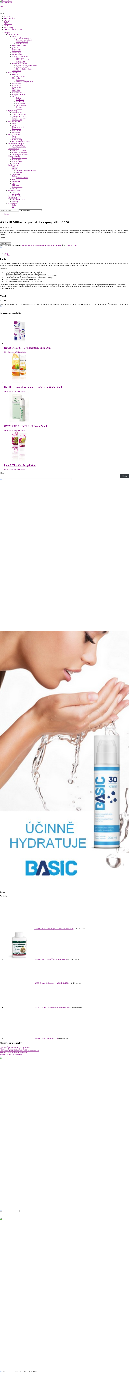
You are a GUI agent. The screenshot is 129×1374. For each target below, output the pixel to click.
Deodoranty (20, 100)
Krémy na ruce (21, 76)
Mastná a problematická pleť (25, 38)
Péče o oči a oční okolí (19, 45)
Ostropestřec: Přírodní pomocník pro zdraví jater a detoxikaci (19, 1051)
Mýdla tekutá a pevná (19, 114)
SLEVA (6, 22)
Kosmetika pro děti (14, 121)
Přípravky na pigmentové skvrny (26, 65)
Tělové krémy (16, 83)
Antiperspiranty (21, 105)
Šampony (15, 136)
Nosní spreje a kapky (18, 199)
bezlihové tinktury (22, 178)
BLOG (6, 25)
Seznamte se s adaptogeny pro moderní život (14, 1052)
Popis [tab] (6, 253)
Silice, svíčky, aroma (14, 190)
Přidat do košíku (5, 243)
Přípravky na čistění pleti (20, 56)
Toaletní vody (20, 101)
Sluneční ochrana (13, 149)
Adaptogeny (16, 174)
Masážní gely (16, 159)
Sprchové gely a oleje (19, 116)
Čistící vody (20, 58)
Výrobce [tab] (7, 255)
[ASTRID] (5, 250)
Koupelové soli (17, 120)
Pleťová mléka (16, 51)
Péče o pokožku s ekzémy (24, 69)
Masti (14, 125)
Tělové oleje (16, 91)
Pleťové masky (17, 54)
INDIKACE (8, 24)
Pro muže (19, 107)
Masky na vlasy (17, 140)
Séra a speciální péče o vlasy (21, 141)
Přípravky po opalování (19, 152)
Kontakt (6, 214)
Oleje (14, 183)
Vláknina (15, 167)
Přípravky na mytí (17, 127)
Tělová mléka (16, 87)
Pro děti (14, 189)
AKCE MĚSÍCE (9, 18)
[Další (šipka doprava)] (125, 687)
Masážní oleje (16, 163)
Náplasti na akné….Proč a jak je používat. (13, 1049)
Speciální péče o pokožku (20, 63)
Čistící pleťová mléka (23, 60)
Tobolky (14, 169)
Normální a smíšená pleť (24, 40)
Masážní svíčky (17, 161)
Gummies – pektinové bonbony (26, 170)
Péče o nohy (16, 78)
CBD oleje (15, 185)
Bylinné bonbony (17, 187)
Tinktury (15, 176)
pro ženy (19, 109)
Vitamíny (19, 172)
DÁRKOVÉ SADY (14, 196)
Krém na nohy (20, 80)
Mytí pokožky (12, 111)
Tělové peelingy (17, 92)
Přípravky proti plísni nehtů (24, 82)
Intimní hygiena (17, 112)
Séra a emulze (16, 71)
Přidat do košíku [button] (21, 352)
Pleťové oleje (16, 52)
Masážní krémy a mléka (19, 158)
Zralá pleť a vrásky (22, 43)
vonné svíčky (16, 194)
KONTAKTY (8, 27)
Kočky (14, 205)
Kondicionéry (16, 138)
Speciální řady (12, 198)
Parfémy (18, 98)
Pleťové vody (16, 49)
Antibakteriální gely (18, 145)
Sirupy (14, 179)
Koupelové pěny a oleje (19, 118)
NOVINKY (8, 20)
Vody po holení (21, 103)
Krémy (14, 36)
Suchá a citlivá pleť (22, 42)
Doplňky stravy (13, 165)
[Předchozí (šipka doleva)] (3, 687)
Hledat (2, 473)
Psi (13, 207)
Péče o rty (15, 47)
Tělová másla (16, 85)
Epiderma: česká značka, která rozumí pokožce (15, 1047)
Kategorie (7, 33)
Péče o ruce (15, 74)
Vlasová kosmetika (14, 134)
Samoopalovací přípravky (20, 154)
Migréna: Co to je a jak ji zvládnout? (11, 1054)
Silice (14, 192)
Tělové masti (16, 89)
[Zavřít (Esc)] (127, 2)
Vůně (14, 96)
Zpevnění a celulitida (18, 94)
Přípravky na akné (22, 67)
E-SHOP (7, 16)
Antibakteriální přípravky (16, 143)
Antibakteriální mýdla (19, 147)
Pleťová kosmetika (14, 34)
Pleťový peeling (21, 62)
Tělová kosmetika (13, 72)
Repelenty (15, 201)
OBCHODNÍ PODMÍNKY (13, 29)
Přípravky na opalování (19, 150)
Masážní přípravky (14, 156)
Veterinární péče (13, 203)
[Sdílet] (122, 2)
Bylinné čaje (16, 181)
